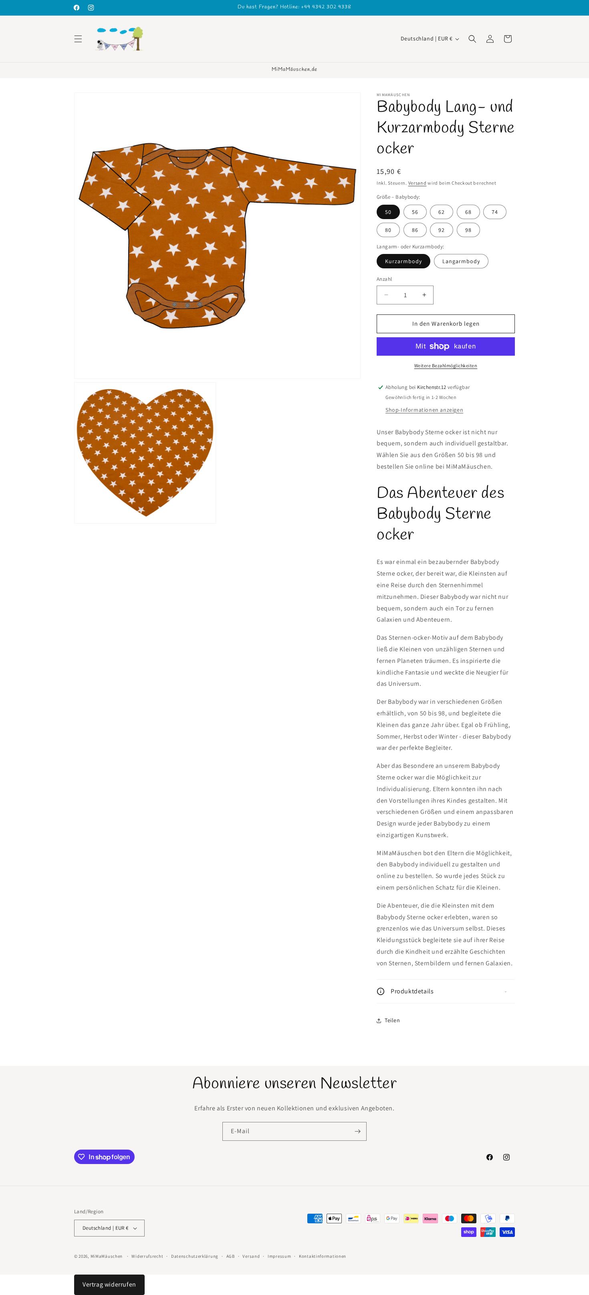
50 (388, 211)
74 (495, 211)
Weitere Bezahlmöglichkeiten (446, 366)
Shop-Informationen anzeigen (424, 409)
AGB (230, 1256)
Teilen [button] (392, 1020)
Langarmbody (461, 261)
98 (468, 230)
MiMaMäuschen (107, 1256)
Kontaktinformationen (322, 1256)
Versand (417, 183)
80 (388, 230)
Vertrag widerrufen (109, 1284)
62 (441, 211)
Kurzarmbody (403, 261)
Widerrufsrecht (147, 1256)
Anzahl (384, 279)
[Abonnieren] (357, 1131)
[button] (78, 39)
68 (468, 211)
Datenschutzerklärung (194, 1256)
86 (415, 230)
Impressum (279, 1256)
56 (415, 211)
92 (441, 230)
